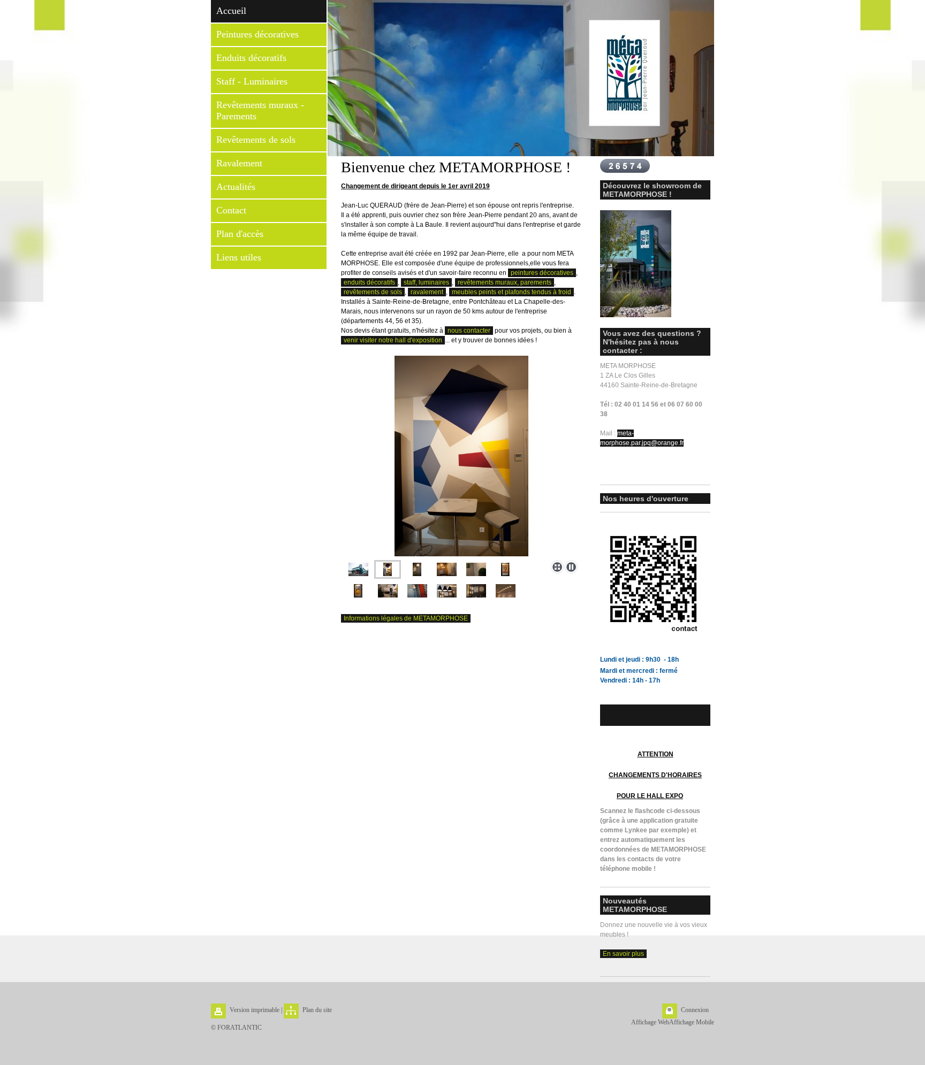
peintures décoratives (542, 273)
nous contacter (469, 330)
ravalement (427, 292)
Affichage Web (650, 1022)
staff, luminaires (426, 282)
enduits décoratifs (369, 282)
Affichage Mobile (691, 1022)
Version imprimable (254, 1010)
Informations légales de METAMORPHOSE (406, 618)
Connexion (695, 1010)
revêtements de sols (373, 292)
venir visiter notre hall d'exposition (393, 340)
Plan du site (317, 1010)
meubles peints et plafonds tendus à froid (511, 292)
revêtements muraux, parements (504, 282)
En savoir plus (623, 953)
